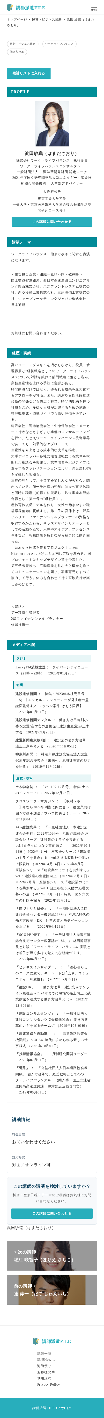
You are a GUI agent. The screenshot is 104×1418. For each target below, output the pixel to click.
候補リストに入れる (28, 73)
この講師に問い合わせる (52, 222)
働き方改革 (17, 51)
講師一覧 (44, 1353)
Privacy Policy (48, 1384)
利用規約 (44, 1378)
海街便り (44, 1366)
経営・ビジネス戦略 (23, 43)
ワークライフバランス (59, 43)
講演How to (46, 1359)
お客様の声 (46, 1372)
